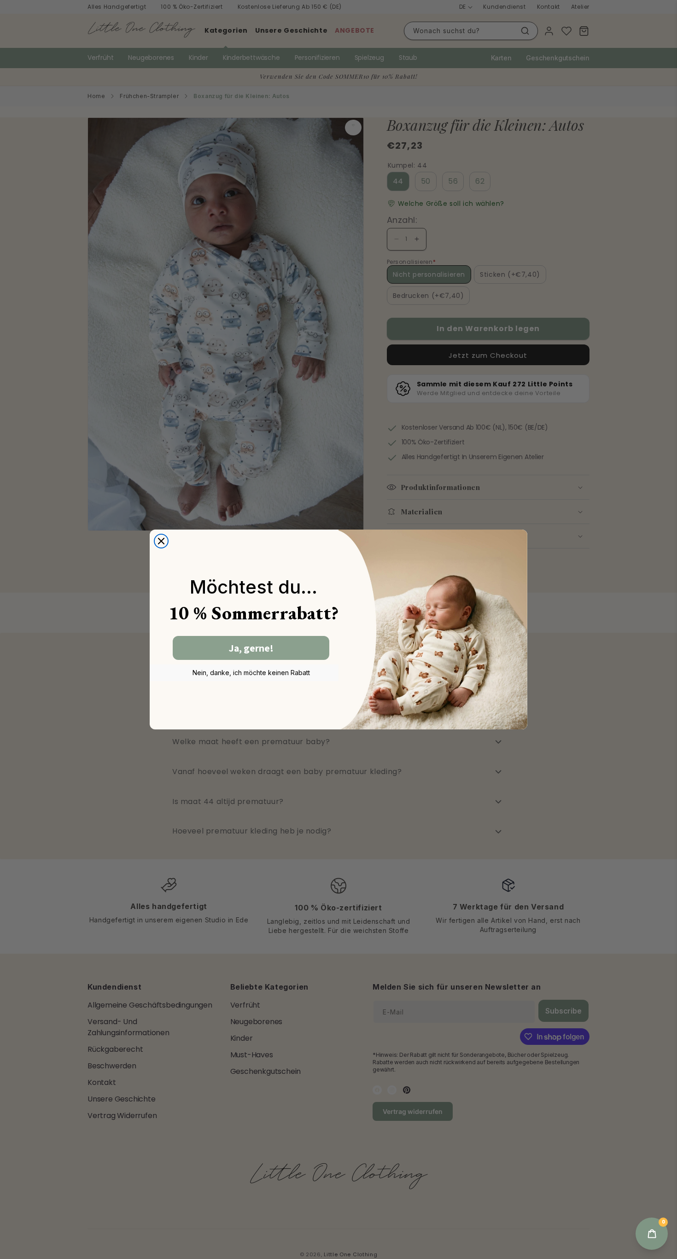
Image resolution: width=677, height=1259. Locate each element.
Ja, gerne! (251, 647)
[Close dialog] (161, 541)
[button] (652, 1234)
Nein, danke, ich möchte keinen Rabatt (251, 672)
